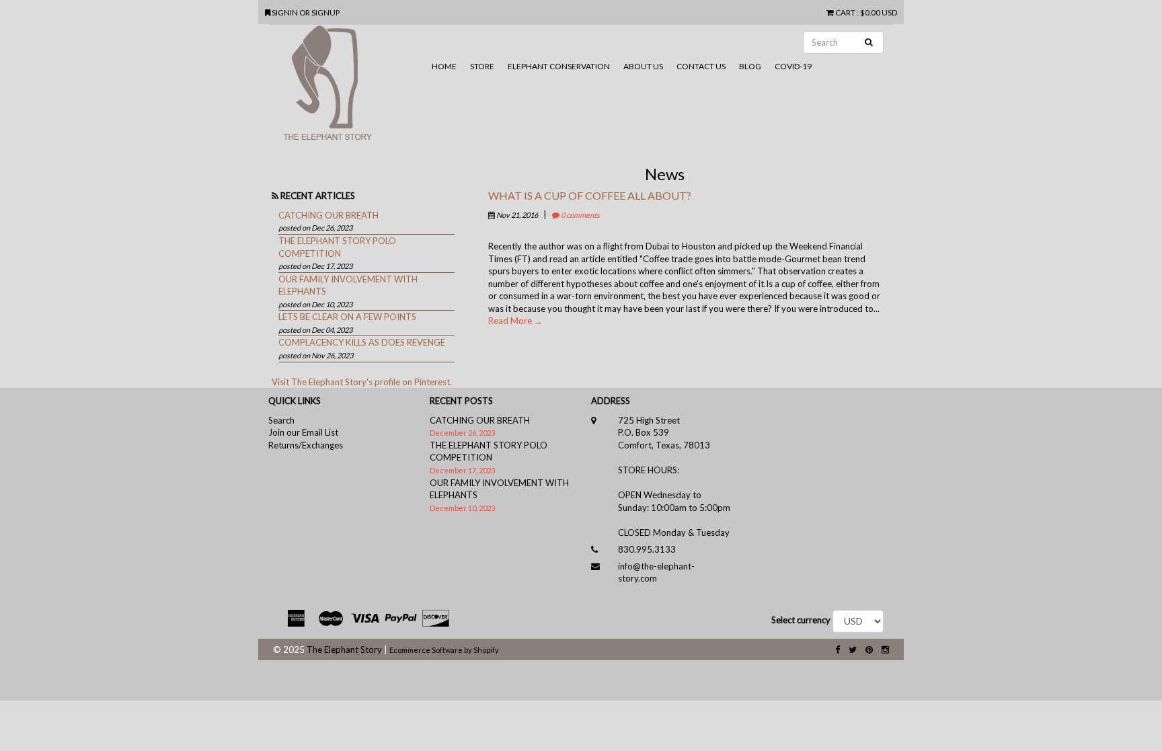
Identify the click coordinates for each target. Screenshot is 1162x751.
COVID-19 (793, 66)
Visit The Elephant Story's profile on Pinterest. (362, 382)
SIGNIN (285, 12)
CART (845, 12)
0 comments (579, 214)
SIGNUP (325, 12)
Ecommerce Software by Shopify (444, 649)
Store (482, 66)
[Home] (346, 88)
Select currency (800, 620)
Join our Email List (303, 432)
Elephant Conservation (559, 66)
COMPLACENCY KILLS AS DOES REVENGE (361, 342)
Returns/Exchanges (305, 445)
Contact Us (701, 66)
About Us (643, 66)
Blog (750, 66)
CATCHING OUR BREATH (328, 215)
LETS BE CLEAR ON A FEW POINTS (347, 316)
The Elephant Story (344, 649)
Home (444, 66)
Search (281, 420)
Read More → (515, 320)
